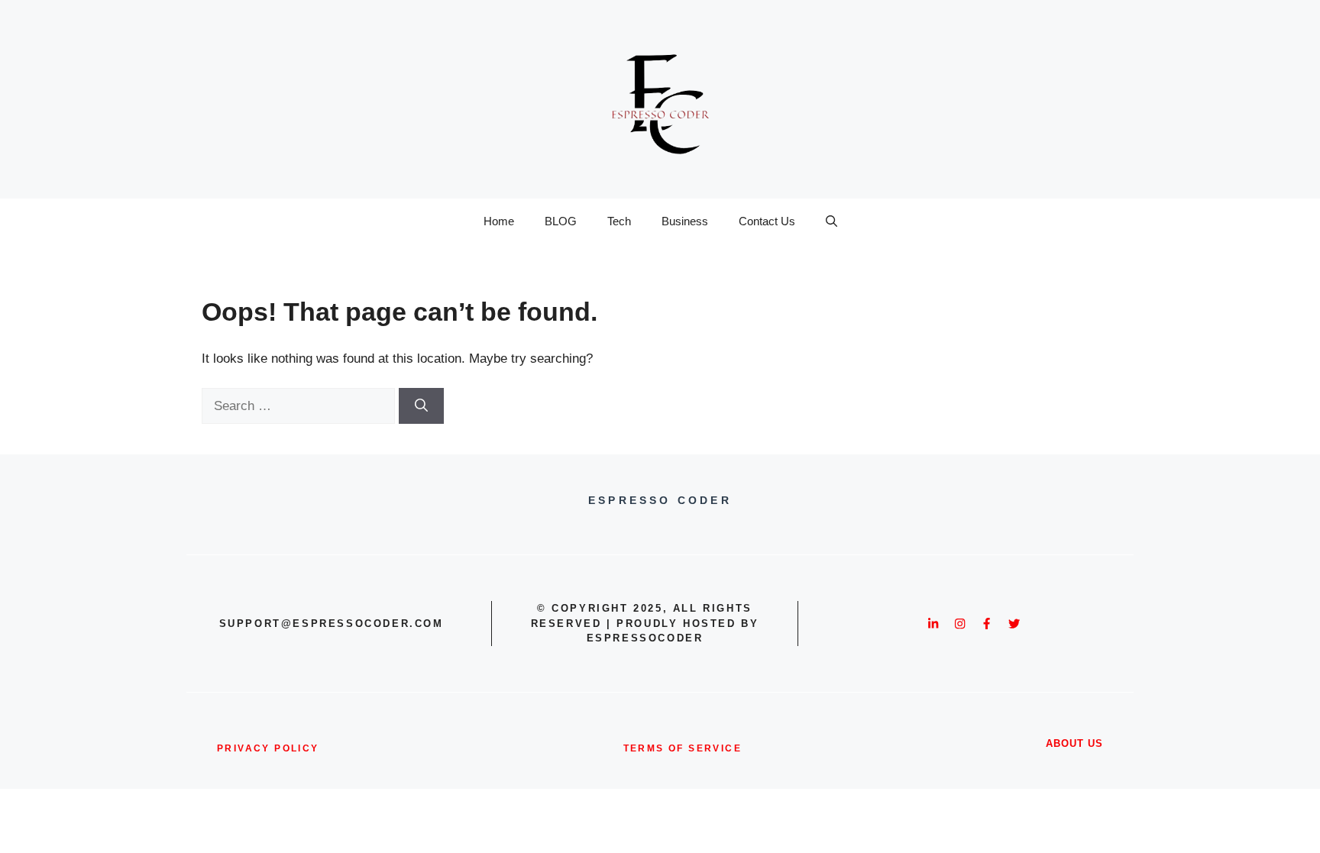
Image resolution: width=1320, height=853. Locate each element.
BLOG (561, 221)
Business (685, 221)
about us (1074, 743)
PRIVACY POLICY (268, 748)
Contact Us (767, 221)
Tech (619, 221)
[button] (831, 221)
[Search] (421, 406)
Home (499, 221)
